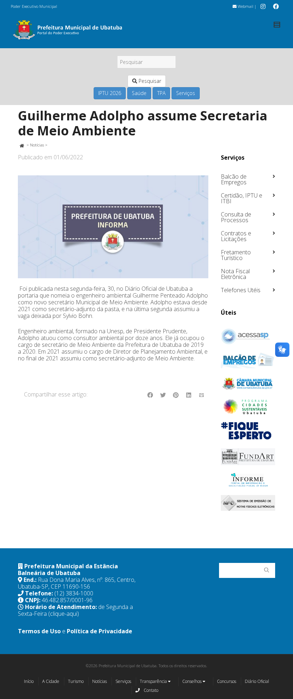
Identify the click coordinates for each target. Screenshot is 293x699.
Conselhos (192, 681)
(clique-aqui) (63, 614)
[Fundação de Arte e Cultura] (248, 457)
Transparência (154, 681)
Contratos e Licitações (236, 236)
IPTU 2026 (109, 93)
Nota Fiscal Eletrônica (235, 274)
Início (29, 681)
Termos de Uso (39, 631)
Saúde (139, 93)
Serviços (185, 93)
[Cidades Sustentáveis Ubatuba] (248, 406)
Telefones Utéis (240, 290)
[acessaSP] (248, 336)
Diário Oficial (257, 681)
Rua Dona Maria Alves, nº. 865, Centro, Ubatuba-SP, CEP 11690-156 (76, 583)
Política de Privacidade (99, 631)
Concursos (226, 681)
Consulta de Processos (236, 217)
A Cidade (50, 681)
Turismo (76, 681)
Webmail (245, 6)
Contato (150, 690)
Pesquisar (149, 81)
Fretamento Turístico (236, 255)
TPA (161, 93)
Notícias (37, 145)
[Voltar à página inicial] (21, 145)
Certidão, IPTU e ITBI (241, 198)
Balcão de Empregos (234, 179)
